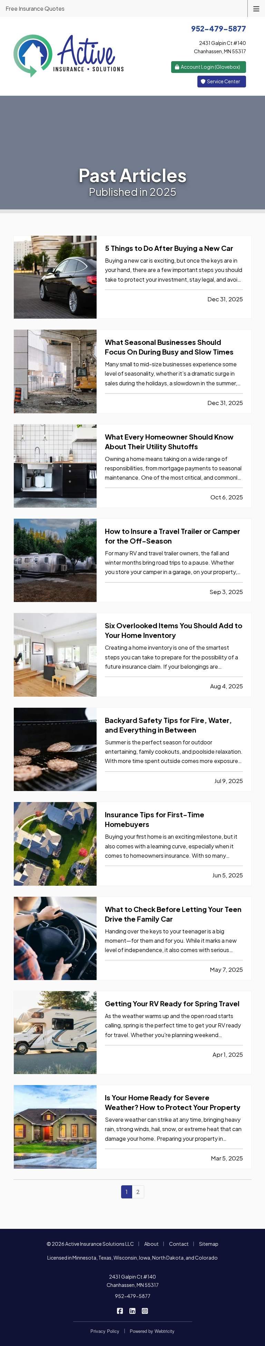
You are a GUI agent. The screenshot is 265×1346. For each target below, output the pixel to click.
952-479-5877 (132, 1296)
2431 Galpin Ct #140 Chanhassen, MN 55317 (133, 1280)
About (151, 1244)
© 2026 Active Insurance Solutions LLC (90, 1244)
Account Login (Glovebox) (210, 67)
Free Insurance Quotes (35, 8)
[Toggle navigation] (256, 8)
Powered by (152, 1331)
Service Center (223, 81)
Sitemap (208, 1244)
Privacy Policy (104, 1331)
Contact (179, 1244)
